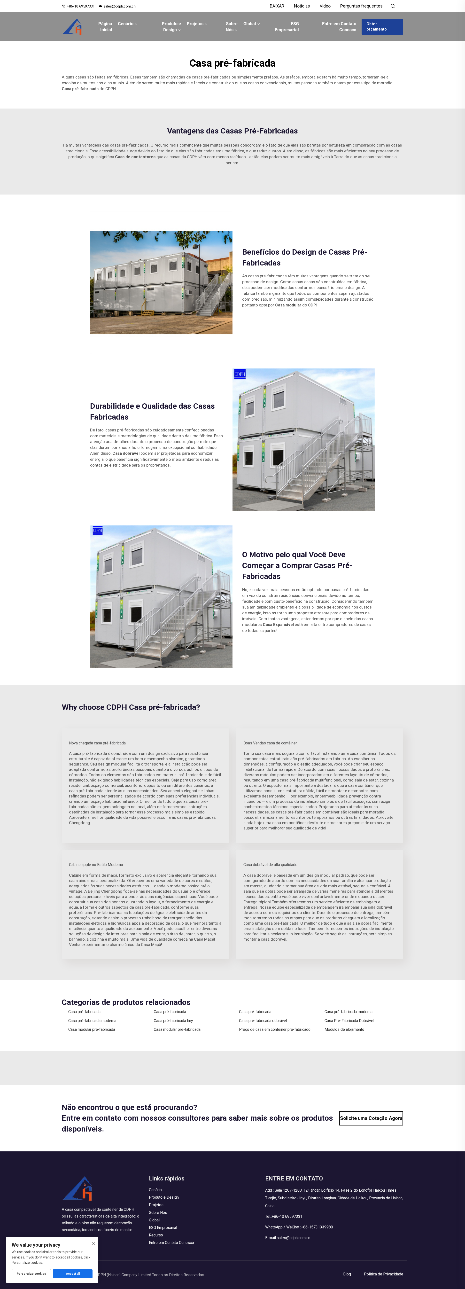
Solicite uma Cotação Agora (371, 1118)
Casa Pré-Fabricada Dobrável (349, 1020)
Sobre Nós (232, 26)
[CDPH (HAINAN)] (72, 26)
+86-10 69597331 (81, 6)
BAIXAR (277, 5)
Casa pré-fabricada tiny (173, 1020)
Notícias (302, 5)
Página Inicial (105, 26)
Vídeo (325, 5)
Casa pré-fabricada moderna (348, 1011)
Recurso (156, 1235)
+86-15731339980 (317, 1227)
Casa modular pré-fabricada (91, 1029)
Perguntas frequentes (361, 5)
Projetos (195, 23)
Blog (347, 1274)
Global (249, 23)
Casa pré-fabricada (84, 1011)
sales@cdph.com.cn (119, 6)
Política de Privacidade (383, 1274)
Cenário (125, 23)
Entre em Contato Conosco (339, 26)
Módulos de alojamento (344, 1029)
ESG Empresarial (287, 26)
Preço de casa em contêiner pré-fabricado (274, 1029)
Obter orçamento (376, 26)
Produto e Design (171, 26)
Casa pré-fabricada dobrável (263, 1020)
